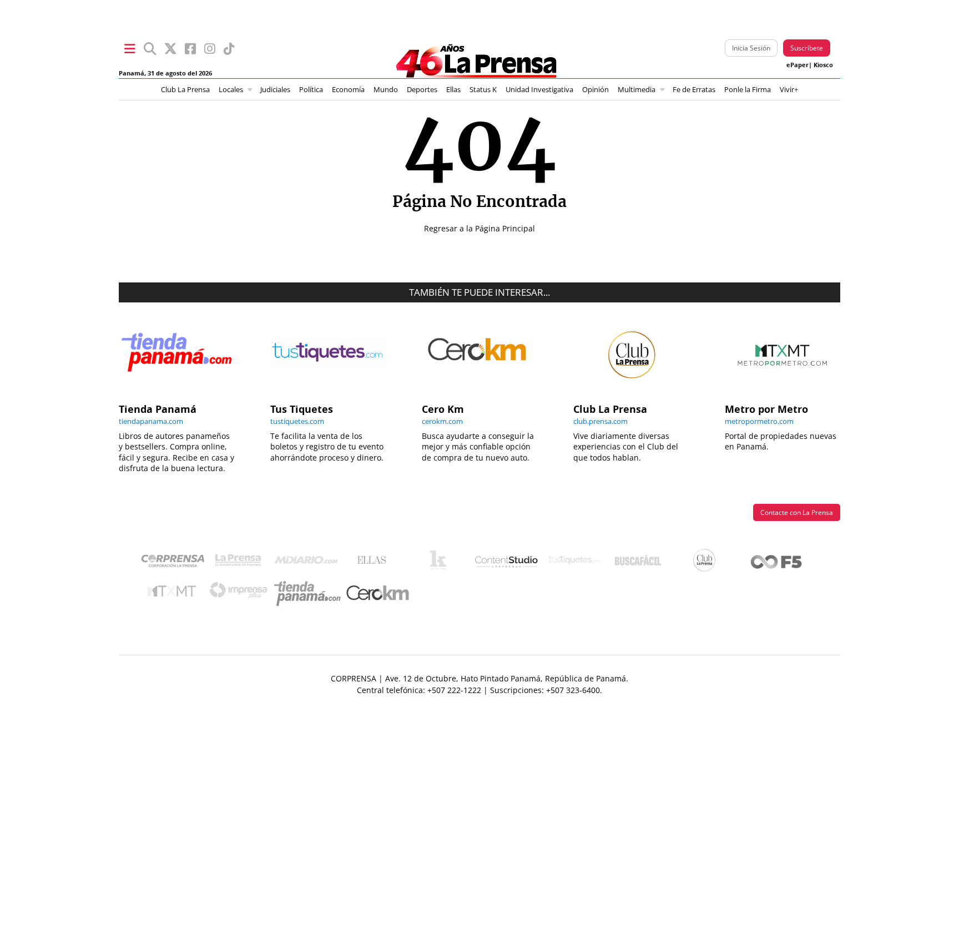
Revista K (441, 562)
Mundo (385, 89)
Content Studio (507, 563)
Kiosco (823, 64)
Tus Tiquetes (574, 562)
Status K (483, 89)
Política (311, 89)
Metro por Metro (174, 593)
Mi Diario (309, 562)
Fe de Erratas (694, 89)
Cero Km (377, 593)
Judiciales (275, 89)
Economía (348, 89)
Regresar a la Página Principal (479, 228)
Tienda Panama (310, 593)
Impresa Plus (241, 593)
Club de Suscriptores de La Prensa (707, 563)
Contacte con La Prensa (796, 512)
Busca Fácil (641, 562)
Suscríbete (806, 48)
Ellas (453, 89)
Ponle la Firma (747, 89)
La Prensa (240, 563)
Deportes (422, 89)
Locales (231, 89)
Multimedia (636, 89)
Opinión (595, 89)
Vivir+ (789, 89)
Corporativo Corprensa (177, 563)
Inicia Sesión (751, 48)
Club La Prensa (185, 89)
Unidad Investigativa (539, 89)
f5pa (776, 563)
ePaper (797, 64)
